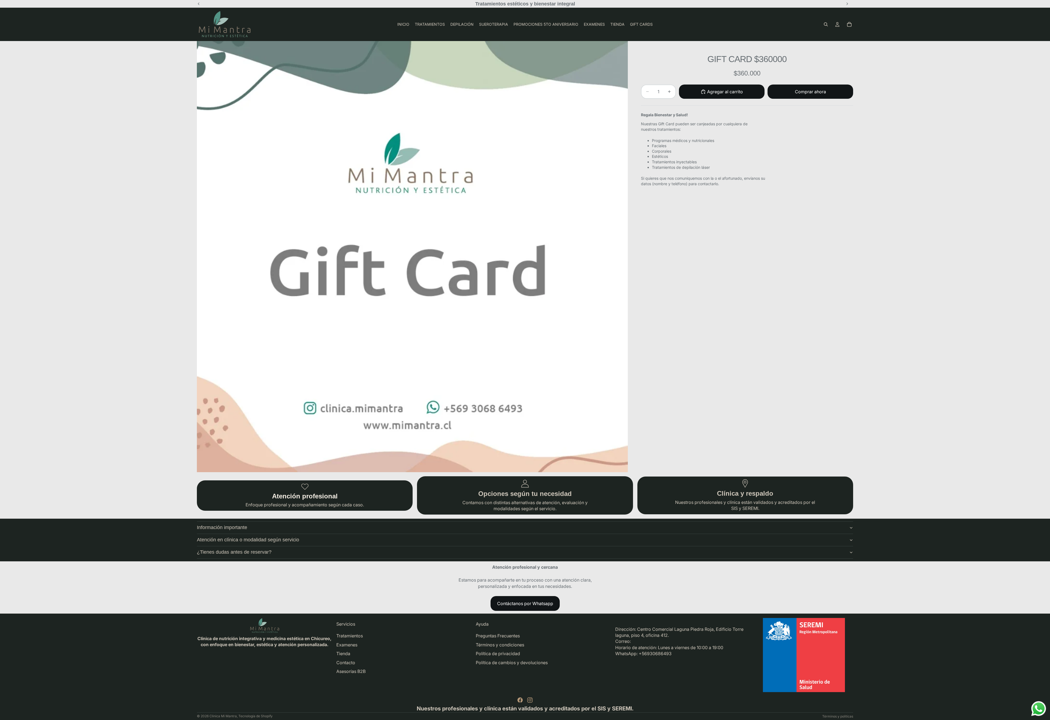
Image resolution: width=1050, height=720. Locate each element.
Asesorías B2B (351, 671)
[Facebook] (520, 700)
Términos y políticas (837, 716)
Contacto (345, 662)
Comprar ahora (810, 91)
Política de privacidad (498, 653)
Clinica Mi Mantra (223, 716)
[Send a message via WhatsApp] (1038, 708)
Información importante (222, 527)
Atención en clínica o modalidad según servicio (248, 539)
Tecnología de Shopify (255, 716)
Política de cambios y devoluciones (512, 662)
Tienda (343, 653)
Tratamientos (349, 635)
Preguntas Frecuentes (498, 635)
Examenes (346, 645)
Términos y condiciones (500, 645)
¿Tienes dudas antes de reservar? (234, 552)
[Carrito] (849, 24)
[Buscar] (826, 24)
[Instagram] (530, 700)
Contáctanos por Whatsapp (525, 603)
